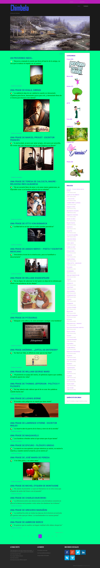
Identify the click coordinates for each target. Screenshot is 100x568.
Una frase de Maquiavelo (24, 435)
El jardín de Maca (71, 259)
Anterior (16, 536)
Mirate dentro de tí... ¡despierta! (74, 323)
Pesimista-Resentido (72, 339)
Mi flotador (69, 319)
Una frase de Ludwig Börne (25, 398)
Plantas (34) (70, 161)
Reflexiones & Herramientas (73, 351)
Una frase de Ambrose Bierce (26, 522)
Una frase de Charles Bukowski (28, 498)
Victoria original (70, 383)
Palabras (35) (70, 142)
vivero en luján (70, 387)
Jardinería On (70, 283)
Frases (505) (70, 59)
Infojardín (69, 279)
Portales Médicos (71, 347)
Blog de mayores (71, 223)
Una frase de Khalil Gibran (25, 90)
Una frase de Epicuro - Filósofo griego (32, 445)
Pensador (69, 335)
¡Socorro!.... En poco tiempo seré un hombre (75, 190)
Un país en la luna (71, 379)
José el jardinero (71, 291)
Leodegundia (70, 303)
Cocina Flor (69, 231)
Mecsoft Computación (72, 315)
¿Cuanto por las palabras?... (73, 194)
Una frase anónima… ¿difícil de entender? (34, 349)
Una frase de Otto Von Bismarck (28, 223)
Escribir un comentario (16, 86)
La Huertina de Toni (71, 295)
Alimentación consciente (73, 210)
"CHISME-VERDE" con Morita (73, 202)
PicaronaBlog (70, 343)
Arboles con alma (71, 219)
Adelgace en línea (71, 206)
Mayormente (70, 311)
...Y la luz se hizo (70, 198)
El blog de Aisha (70, 251)
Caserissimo (70, 227)
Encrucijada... (70, 267)
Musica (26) (70, 76)
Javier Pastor (70, 287)
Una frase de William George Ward (30, 371)
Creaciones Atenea (71, 239)
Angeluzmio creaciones (72, 214)
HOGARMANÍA (70, 271)
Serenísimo (69, 363)
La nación (69, 299)
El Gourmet (69, 255)
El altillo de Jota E (71, 247)
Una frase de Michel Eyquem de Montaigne (34, 485)
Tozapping (69, 371)
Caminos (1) (70, 126)
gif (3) (68, 103)
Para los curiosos (71, 331)
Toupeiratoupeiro (71, 367)
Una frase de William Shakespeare (29, 278)
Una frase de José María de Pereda (30, 457)
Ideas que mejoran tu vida (73, 275)
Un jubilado (69, 375)
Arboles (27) (70, 86)
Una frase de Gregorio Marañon (28, 510)
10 (56, 536)
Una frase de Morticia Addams (43, 553)
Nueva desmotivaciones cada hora (75, 327)
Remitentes (69, 355)
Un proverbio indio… (21, 58)
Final (12, 540)
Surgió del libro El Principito (43, 555)
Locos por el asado (71, 307)
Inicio (12, 536)
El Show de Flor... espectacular (74, 263)
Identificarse (89, 2)
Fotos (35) (69, 119)
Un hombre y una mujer (42, 550)
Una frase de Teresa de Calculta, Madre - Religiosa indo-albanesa (33, 182)
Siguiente (60, 536)
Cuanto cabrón (70, 243)
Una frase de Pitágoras (23, 317)
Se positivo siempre (71, 359)
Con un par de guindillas (72, 235)
